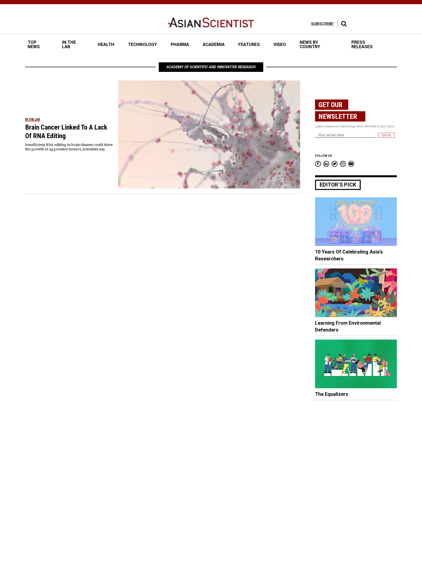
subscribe (322, 23)
